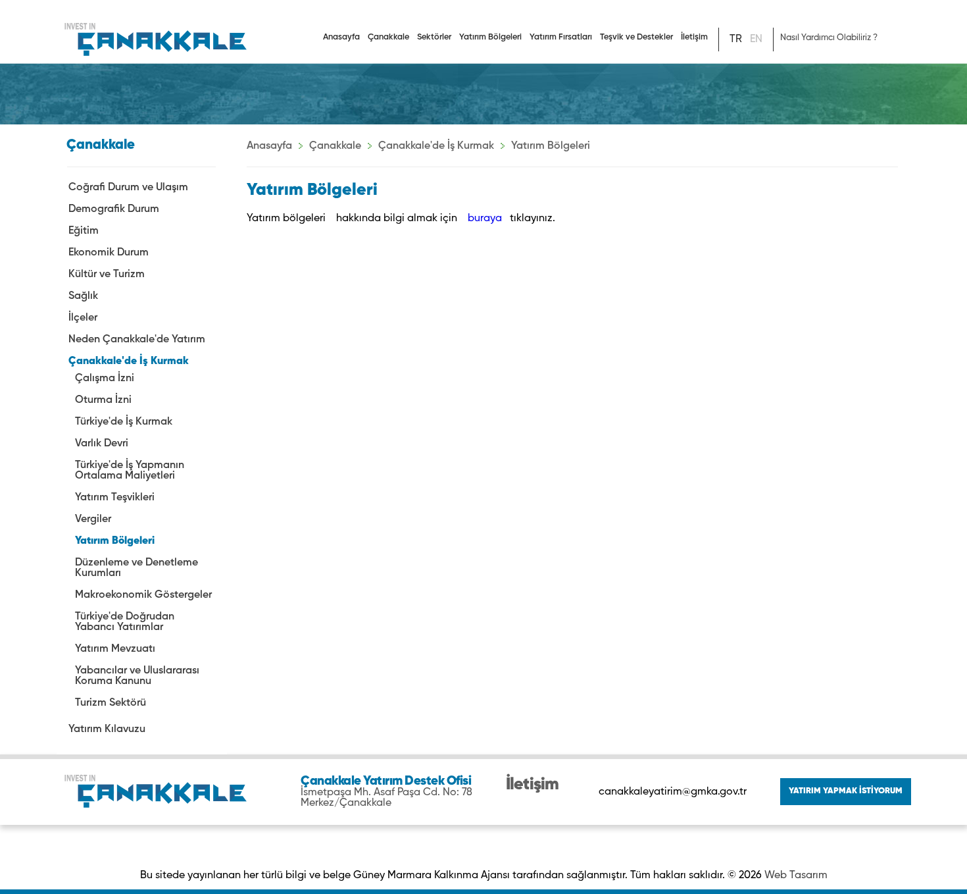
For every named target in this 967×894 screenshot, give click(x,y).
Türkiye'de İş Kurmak (123, 422)
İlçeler (82, 318)
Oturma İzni (103, 400)
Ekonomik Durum (108, 253)
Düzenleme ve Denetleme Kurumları (136, 568)
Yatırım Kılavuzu (106, 729)
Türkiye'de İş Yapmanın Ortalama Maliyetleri (129, 470)
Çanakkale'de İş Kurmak (128, 361)
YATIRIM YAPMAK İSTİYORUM (846, 791)
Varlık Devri (101, 443)
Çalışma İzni (104, 378)
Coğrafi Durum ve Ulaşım (128, 187)
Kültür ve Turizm (106, 274)
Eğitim (83, 231)
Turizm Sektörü (110, 703)
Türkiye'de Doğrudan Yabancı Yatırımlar (124, 622)
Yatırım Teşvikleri (115, 497)
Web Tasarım (796, 875)
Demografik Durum (113, 209)
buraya (486, 218)
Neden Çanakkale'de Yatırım (136, 339)
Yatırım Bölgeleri (115, 541)
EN (756, 39)
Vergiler (93, 519)
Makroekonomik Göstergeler (143, 595)
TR (736, 39)
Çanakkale (335, 146)
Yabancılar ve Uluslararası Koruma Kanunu (137, 676)
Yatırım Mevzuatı (115, 649)
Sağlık (83, 296)
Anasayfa (341, 37)
